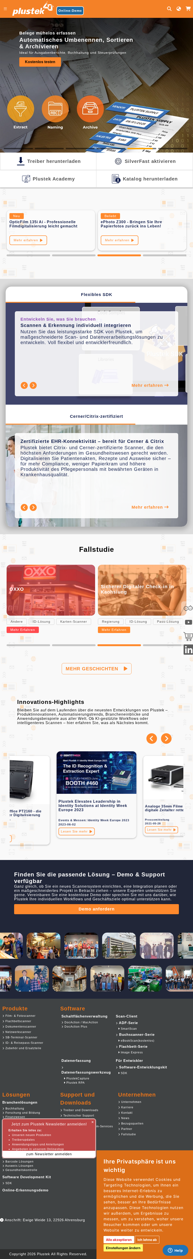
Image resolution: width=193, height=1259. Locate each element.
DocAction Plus (75, 1026)
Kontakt (126, 1112)
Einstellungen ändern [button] (123, 1248)
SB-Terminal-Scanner (20, 1037)
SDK (123, 1073)
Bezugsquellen (132, 1123)
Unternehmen (130, 1102)
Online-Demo (70, 10)
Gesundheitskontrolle (20, 1170)
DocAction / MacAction (81, 1022)
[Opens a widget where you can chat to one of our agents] (175, 1251)
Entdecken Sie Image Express (51, 66)
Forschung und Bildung (22, 1112)
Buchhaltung (14, 1108)
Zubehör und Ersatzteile (22, 1048)
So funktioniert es (120, 240)
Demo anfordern (97, 909)
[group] (96, 50)
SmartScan (128, 1028)
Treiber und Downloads (80, 1110)
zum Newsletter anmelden (49, 1154)
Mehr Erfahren (22, 630)
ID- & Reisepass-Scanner (23, 1042)
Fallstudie (128, 1134)
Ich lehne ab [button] (147, 1240)
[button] (28, 255)
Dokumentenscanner (20, 1026)
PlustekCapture (77, 1078)
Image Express (131, 1052)
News (124, 1118)
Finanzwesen (14, 1117)
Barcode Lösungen (19, 1161)
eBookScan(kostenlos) (137, 1040)
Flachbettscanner (17, 1021)
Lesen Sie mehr (74, 831)
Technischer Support (78, 1115)
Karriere (126, 1107)
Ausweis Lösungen (18, 1165)
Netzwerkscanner (17, 1032)
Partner (126, 1129)
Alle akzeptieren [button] (119, 1240)
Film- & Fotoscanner (20, 1015)
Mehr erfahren (26, 240)
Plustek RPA (75, 1082)
